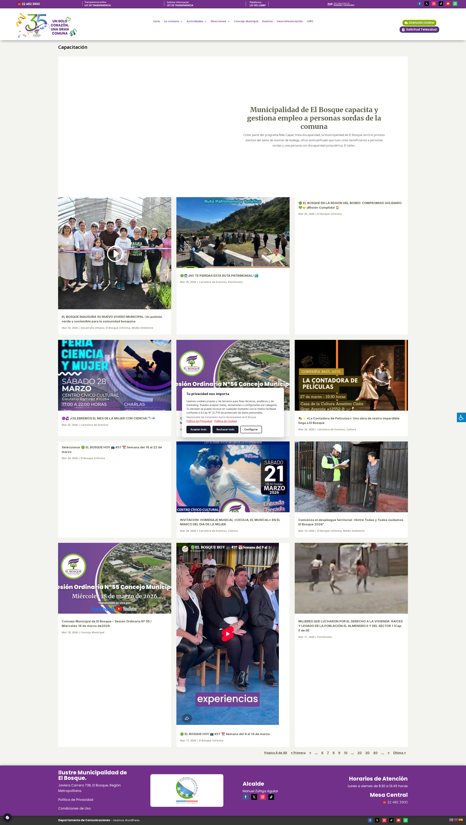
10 (345, 753)
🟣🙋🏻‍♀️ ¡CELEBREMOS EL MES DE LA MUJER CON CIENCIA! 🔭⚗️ (109, 418)
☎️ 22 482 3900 (28, 4)
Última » (399, 753)
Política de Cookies (225, 421)
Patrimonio (235, 282)
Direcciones (218, 21)
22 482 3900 (397, 802)
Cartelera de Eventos (213, 282)
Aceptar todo (198, 429)
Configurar (251, 429)
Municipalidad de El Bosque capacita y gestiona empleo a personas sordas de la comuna (314, 118)
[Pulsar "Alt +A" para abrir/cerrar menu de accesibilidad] (461, 417)
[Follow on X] (426, 3)
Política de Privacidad (75, 799)
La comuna (171, 21)
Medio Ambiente (142, 327)
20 (360, 753)
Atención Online (421, 23)
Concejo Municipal (246, 21)
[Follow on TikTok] (441, 3)
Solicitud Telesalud (421, 29)
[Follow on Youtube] (448, 3)
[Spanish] (461, 819)
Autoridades (195, 21)
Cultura (351, 429)
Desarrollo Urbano (92, 327)
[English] (451, 819)
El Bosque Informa (118, 327)
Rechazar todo (225, 429)
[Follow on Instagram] (434, 3)
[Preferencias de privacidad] (7, 817)
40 (375, 753)
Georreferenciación (290, 21)
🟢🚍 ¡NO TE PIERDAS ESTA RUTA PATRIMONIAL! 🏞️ (219, 275)
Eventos (267, 21)
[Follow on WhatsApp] (455, 3)
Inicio (156, 21)
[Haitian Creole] (456, 819)
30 (367, 753)
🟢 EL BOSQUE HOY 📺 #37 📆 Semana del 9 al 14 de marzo (225, 734)
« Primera (298, 753)
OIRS (310, 21)
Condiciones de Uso (74, 808)
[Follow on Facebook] (419, 3)
